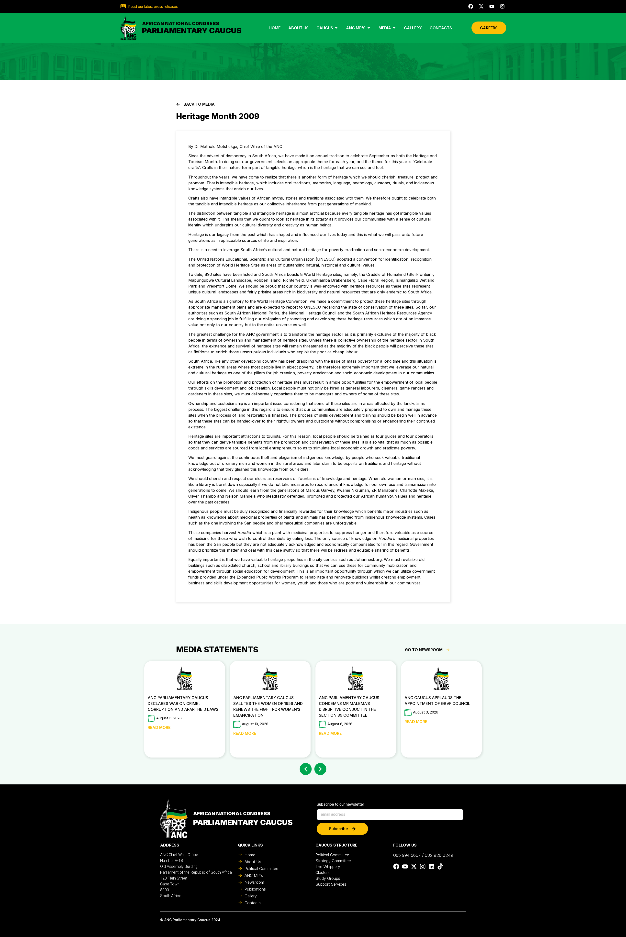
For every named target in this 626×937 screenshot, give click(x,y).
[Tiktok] (440, 866)
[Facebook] (471, 6)
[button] (306, 769)
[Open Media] (394, 28)
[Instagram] (502, 6)
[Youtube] (492, 6)
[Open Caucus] (336, 28)
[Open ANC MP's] (369, 28)
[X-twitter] (481, 6)
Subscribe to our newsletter (340, 805)
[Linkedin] (431, 866)
